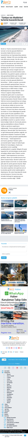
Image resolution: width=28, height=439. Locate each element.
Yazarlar (16, 352)
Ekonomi (9, 386)
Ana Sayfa (6, 371)
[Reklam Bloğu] (14, 274)
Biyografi (6, 411)
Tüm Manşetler (10, 424)
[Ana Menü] (26, 2)
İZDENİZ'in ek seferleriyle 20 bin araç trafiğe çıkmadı (7, 233)
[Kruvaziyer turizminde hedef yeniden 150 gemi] (21, 203)
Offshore (9, 396)
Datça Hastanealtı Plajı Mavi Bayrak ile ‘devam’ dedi (20, 233)
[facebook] (5, 368)
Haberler (3, 15)
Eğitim (8, 389)
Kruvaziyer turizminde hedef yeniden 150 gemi (20, 209)
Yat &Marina (10, 394)
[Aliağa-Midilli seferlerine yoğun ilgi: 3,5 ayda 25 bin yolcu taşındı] (21, 215)
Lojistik (16, 6)
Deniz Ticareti (9, 6)
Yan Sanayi (9, 382)
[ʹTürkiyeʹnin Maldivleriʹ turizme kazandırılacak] (14, 34)
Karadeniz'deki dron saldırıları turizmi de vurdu (6, 220)
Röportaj (9, 387)
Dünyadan (9, 397)
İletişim (21, 352)
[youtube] (17, 368)
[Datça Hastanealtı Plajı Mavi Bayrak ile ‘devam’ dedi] (21, 227)
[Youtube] (19, 348)
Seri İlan (6, 409)
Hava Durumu (10, 419)
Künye (3, 353)
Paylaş (4, 43)
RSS (5, 359)
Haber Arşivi (10, 427)
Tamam (23, 432)
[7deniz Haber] (6, 2)
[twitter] (9, 368)
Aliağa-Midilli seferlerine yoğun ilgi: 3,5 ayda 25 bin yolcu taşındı (20, 220)
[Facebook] (7, 348)
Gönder (4, 257)
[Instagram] (14, 348)
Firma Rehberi (8, 407)
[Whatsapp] (21, 348)
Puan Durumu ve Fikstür (13, 422)
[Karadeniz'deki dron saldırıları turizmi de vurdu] (7, 215)
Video (11, 352)
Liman (20, 6)
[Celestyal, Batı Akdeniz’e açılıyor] (7, 203)
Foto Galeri (4, 352)
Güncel (2, 6)
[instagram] (13, 368)
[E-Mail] (9, 192)
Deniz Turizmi (10, 15)
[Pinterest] (12, 348)
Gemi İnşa (9, 381)
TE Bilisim (10, 189)
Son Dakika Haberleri (12, 426)
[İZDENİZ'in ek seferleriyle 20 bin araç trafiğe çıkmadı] (7, 227)
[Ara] (24, 2)
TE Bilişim (17, 363)
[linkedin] (25, 368)
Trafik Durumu (10, 421)
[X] (9, 348)
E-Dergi (9, 399)
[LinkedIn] (16, 348)
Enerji (8, 384)
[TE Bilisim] (4, 190)
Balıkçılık (9, 392)
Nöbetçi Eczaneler (11, 417)
